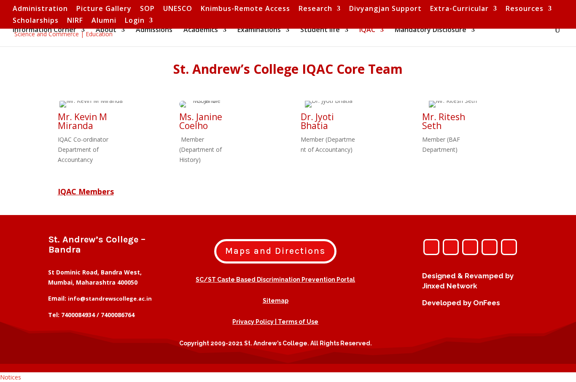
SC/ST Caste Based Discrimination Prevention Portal (275, 279)
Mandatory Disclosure (430, 30)
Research (315, 9)
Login (135, 21)
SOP (147, 9)
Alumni (104, 21)
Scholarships (36, 21)
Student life (320, 30)
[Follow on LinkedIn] (509, 247)
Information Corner (44, 30)
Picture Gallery (104, 9)
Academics (200, 30)
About (106, 30)
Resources (525, 9)
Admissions (154, 30)
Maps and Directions (275, 251)
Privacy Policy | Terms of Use (275, 321)
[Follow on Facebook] (451, 247)
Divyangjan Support (385, 9)
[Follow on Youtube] (490, 247)
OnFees (486, 303)
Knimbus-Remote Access (245, 9)
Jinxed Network (449, 286)
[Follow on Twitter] (470, 247)
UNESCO (177, 9)
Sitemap (275, 300)
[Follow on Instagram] (431, 247)
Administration (40, 9)
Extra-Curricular (459, 9)
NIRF (75, 21)
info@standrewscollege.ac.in (110, 298)
